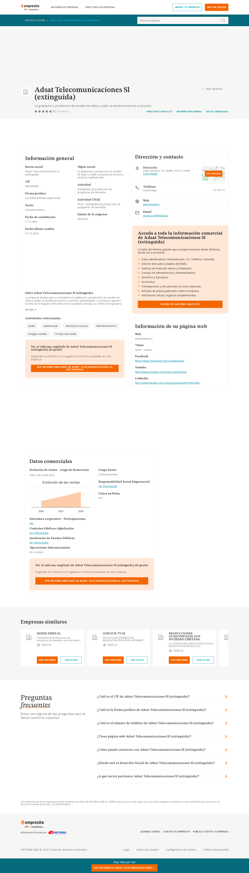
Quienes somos (150, 831)
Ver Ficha (71, 660)
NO (32, 523)
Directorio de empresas (100, 7)
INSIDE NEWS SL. (49, 633)
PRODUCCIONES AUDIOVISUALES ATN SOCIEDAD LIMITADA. (185, 636)
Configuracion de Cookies (181, 849)
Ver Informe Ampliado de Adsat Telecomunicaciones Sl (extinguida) (75, 368)
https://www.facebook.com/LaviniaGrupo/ (159, 361)
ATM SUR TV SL (114, 633)
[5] (51, 111)
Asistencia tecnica (77, 326)
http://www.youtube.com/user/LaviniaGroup (161, 372)
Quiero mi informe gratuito (180, 304)
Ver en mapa (213, 173)
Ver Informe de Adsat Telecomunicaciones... (124, 867)
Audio (31, 326)
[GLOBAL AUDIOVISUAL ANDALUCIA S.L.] (227, 637)
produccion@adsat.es (155, 215)
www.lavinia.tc (151, 204)
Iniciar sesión (216, 7)
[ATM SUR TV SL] (95, 637)
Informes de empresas (64, 7)
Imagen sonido (37, 334)
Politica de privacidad (216, 849)
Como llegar (150, 173)
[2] (40, 111)
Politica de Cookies (147, 849)
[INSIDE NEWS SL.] (29, 637)
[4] (47, 111)
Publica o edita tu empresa (210, 831)
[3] (43, 111)
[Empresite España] (31, 7)
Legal (126, 849)
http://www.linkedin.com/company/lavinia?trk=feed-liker (167, 383)
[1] (36, 111)
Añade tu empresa (187, 7)
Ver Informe (47, 660)
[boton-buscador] (223, 20)
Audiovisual (50, 326)
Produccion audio (66, 334)
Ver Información (39, 533)
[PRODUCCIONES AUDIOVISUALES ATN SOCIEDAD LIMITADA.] (161, 637)
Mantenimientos (106, 326)
